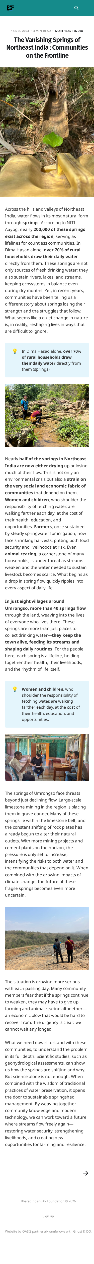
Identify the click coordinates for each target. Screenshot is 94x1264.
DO (88, 1231)
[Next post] (85, 1173)
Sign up (48, 1216)
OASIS (26, 1231)
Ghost (77, 1231)
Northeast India (69, 31)
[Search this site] (76, 8)
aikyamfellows (54, 1231)
